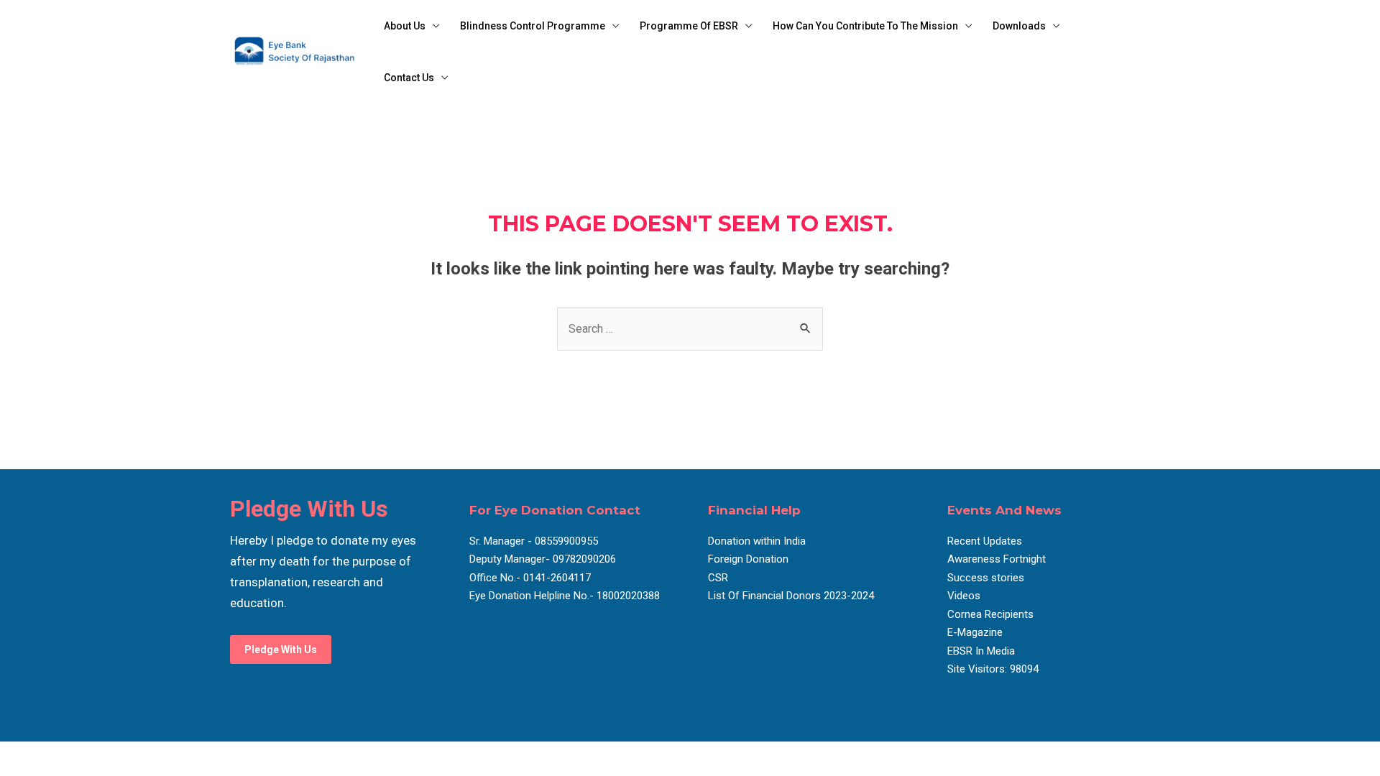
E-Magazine (975, 632)
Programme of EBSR (689, 26)
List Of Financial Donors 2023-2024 (791, 595)
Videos (963, 595)
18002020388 (628, 595)
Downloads (1019, 26)
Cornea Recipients (990, 614)
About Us (405, 26)
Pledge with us (280, 649)
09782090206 (583, 559)
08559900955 (565, 541)
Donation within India (757, 541)
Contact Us (409, 77)
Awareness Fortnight (996, 559)
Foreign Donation (748, 559)
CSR (718, 577)
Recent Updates (984, 541)
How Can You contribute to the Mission (865, 26)
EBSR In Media (981, 651)
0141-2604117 (557, 577)
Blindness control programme (532, 26)
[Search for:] (690, 329)
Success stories (985, 577)
